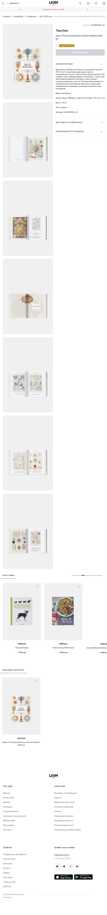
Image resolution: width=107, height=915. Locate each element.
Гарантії (57, 797)
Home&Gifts (18, 16)
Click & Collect (9, 859)
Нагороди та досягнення (14, 816)
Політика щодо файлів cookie (67, 830)
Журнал (6, 793)
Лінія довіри (8, 825)
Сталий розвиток (11, 811)
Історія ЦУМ (8, 797)
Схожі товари (8, 575)
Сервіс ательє (9, 882)
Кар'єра (6, 802)
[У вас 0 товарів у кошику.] (104, 3)
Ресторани (8, 877)
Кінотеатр (7, 863)
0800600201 (14, 3)
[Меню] (3, 3)
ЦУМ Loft (7, 886)
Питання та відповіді (63, 807)
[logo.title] (53, 776)
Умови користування (63, 816)
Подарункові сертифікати (15, 854)
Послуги (6, 868)
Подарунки (31, 16)
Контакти (7, 830)
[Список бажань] (96, 3)
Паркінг (6, 873)
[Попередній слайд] (19, 9)
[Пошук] (80, 3)
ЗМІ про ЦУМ (9, 820)
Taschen (62, 31)
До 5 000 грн (46, 16)
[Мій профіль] (88, 3)
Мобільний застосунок (64, 802)
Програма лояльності (64, 820)
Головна (6, 16)
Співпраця (8, 807)
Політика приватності (64, 825)
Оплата (57, 811)
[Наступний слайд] (87, 9)
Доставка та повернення (65, 793)
